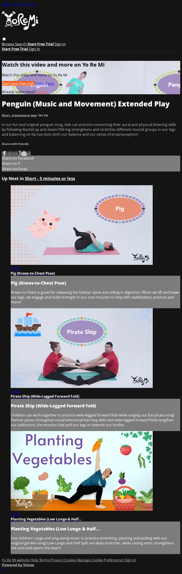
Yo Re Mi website (16, 560)
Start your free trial (18, 83)
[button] (4, 39)
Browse (8, 44)
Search (21, 44)
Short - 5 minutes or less (19, 115)
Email (26, 153)
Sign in (60, 44)
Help (35, 560)
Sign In (34, 48)
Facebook (10, 153)
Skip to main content (19, 4)
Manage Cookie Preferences (101, 560)
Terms (44, 560)
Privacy (56, 560)
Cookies (70, 560)
